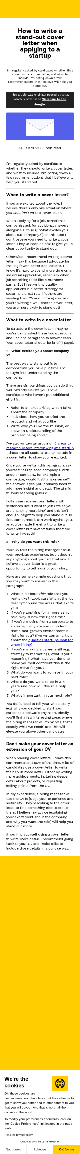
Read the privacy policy (18, 1134)
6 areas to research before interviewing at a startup (40, 445)
